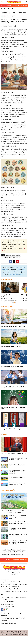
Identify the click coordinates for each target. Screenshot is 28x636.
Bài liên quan (6, 279)
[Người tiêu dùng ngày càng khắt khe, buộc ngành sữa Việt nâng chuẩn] (4, 517)
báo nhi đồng (16, 257)
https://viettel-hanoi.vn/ (15, 549)
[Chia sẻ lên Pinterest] (17, 261)
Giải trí (22, 5)
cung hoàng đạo (6, 257)
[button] (26, 2)
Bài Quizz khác (7, 306)
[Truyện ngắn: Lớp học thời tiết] (4, 466)
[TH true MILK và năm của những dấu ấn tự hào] (4, 529)
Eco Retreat (4, 556)
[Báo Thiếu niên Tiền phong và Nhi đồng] (14, 2)
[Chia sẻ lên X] (14, 261)
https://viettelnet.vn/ (12, 554)
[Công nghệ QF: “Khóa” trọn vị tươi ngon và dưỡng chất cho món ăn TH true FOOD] (4, 542)
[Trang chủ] (2, 8)
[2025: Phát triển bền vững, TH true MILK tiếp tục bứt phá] (4, 536)
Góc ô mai (6, 8)
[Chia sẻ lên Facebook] (10, 261)
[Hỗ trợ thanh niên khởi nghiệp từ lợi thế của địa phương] (4, 460)
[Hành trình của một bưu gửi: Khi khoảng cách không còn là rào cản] (4, 523)
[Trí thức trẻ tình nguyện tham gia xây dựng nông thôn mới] (4, 484)
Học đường (16, 5)
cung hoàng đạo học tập (13, 255)
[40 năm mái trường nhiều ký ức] (4, 478)
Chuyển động (7, 5)
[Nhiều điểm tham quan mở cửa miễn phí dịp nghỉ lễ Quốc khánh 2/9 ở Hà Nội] (4, 472)
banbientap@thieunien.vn (16, 274)
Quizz (11, 8)
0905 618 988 (14, 574)
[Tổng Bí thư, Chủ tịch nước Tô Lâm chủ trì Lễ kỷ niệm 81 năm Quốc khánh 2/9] (14, 444)
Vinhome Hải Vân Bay (15, 551)
